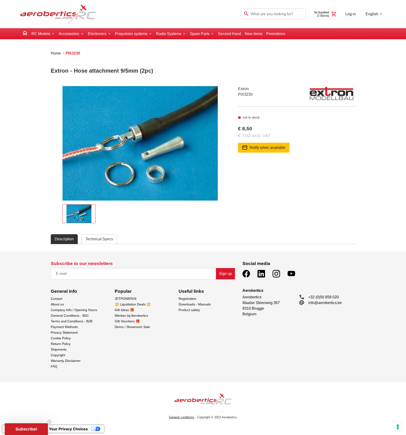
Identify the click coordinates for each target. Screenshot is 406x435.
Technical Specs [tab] (99, 239)
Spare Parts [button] (200, 34)
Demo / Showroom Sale (132, 327)
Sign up (225, 274)
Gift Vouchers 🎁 (127, 321)
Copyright (58, 355)
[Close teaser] (49, 421)
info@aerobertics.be (325, 303)
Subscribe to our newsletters (82, 263)
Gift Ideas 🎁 (124, 310)
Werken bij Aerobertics (131, 315)
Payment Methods (64, 327)
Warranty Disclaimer (66, 361)
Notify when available (263, 147)
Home (56, 53)
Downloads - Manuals (195, 304)
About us (57, 304)
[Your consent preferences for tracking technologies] (397, 426)
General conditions (181, 417)
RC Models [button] (40, 34)
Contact (56, 299)
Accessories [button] (69, 34)
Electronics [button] (97, 34)
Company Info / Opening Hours (74, 310)
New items (253, 34)
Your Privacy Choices (68, 429)
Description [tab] (64, 239)
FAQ (54, 366)
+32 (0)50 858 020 (323, 297)
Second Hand (229, 34)
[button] (26, 429)
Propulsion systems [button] (131, 34)
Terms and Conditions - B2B (71, 321)
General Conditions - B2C (70, 315)
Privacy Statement (64, 332)
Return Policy (60, 344)
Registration (187, 299)
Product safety (189, 310)
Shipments (58, 349)
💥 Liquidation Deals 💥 (133, 304)
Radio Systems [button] (168, 34)
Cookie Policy (61, 338)
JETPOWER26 (126, 299)
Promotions (275, 34)
